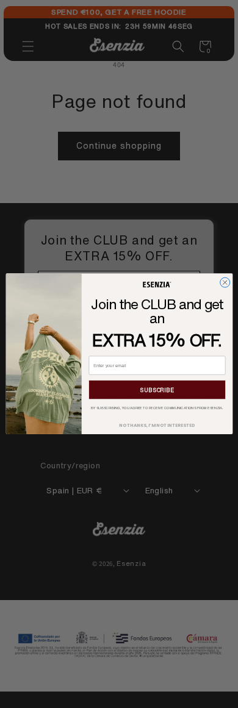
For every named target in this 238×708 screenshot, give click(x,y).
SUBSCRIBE (157, 390)
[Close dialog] (224, 282)
